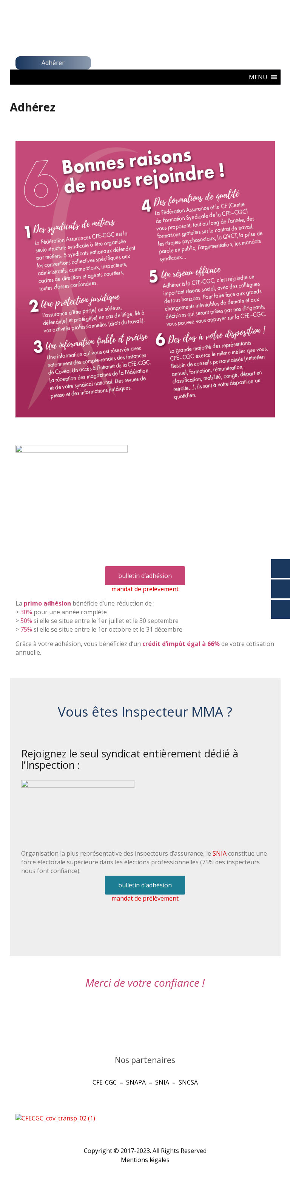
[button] (258, 77)
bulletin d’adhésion (145, 576)
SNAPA (136, 1082)
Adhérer (53, 63)
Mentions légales (145, 1160)
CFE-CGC (105, 1082)
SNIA (220, 853)
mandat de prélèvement (145, 589)
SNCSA (188, 1082)
